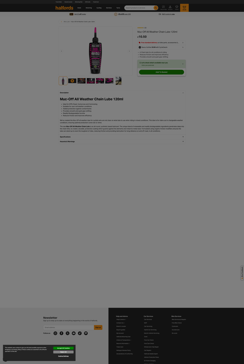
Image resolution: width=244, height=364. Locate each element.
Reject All (63, 352)
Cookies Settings (63, 356)
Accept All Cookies (63, 348)
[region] (39, 353)
